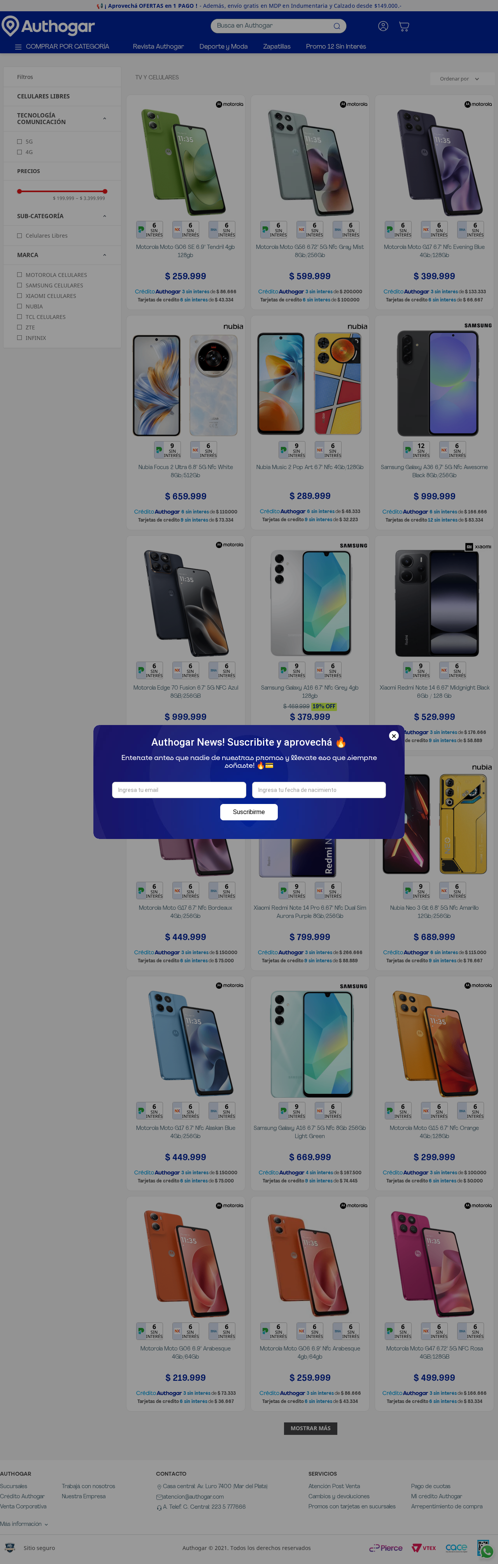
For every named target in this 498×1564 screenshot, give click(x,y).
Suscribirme (249, 812)
